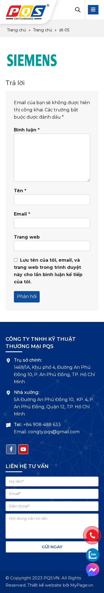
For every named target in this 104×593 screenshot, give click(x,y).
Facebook (11, 449)
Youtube (23, 449)
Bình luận (27, 129)
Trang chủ (16, 29)
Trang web (27, 237)
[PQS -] (28, 12)
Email (22, 214)
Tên (20, 190)
